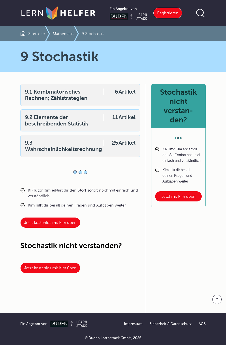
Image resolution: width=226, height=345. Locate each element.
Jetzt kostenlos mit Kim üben (50, 222)
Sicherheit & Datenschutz (171, 324)
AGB (202, 324)
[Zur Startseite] (58, 13)
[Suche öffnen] (200, 13)
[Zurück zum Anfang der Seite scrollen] (217, 299)
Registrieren (167, 13)
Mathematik (63, 33)
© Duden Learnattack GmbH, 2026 (113, 338)
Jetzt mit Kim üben (178, 196)
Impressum (133, 324)
